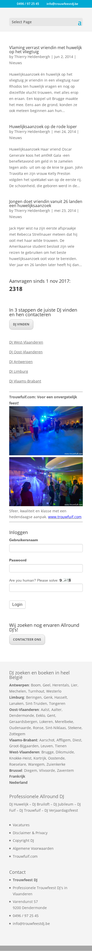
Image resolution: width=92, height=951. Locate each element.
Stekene (75, 727)
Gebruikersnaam (23, 540)
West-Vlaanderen (24, 752)
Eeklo (40, 715)
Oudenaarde (20, 727)
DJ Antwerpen (21, 361)
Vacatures (21, 824)
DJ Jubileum (63, 804)
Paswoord (18, 560)
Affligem (63, 740)
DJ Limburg (18, 371)
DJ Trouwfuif (30, 810)
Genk (48, 697)
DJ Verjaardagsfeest (61, 810)
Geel (46, 685)
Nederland (18, 782)
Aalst (45, 709)
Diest (77, 740)
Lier (74, 685)
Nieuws (15, 62)
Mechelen (17, 691)
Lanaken (16, 703)
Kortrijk (39, 758)
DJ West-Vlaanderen (26, 342)
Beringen (34, 697)
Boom (36, 685)
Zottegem (17, 733)
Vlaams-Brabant (23, 740)
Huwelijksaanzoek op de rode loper (43, 126)
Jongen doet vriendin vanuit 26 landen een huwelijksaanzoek (45, 203)
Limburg (16, 697)
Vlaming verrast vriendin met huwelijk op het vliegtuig (45, 49)
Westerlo (53, 691)
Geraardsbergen (23, 721)
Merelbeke (64, 721)
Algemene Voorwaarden (33, 848)
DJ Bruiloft (41, 804)
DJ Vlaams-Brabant (25, 381)
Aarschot (46, 740)
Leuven (47, 745)
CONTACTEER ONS (27, 639)
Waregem (36, 764)
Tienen (61, 745)
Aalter (56, 709)
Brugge (47, 752)
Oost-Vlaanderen (24, 709)
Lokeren (46, 721)
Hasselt (60, 697)
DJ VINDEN (21, 324)
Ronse (38, 727)
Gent (51, 715)
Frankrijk (17, 776)
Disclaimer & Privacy (30, 832)
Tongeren (57, 703)
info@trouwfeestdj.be (31, 923)
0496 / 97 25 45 (26, 915)
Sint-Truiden (36, 703)
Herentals (60, 685)
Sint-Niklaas (55, 727)
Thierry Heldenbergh (32, 56)
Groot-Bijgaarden (24, 745)
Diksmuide (65, 752)
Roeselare (17, 764)
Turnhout (36, 691)
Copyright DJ (23, 840)
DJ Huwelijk (18, 804)
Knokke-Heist (20, 758)
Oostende (56, 758)
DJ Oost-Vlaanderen (26, 351)
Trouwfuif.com (25, 856)
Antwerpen (19, 685)
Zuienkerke (56, 764)
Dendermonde (21, 715)
